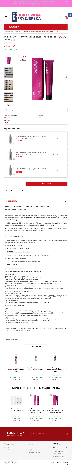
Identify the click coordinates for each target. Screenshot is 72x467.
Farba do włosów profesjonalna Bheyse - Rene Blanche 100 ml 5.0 (55, 410)
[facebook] (5, 462)
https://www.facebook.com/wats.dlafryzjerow (18, 330)
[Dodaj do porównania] (6, 190)
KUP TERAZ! (47, 183)
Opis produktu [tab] (11, 201)
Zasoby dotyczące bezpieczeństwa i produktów (19, 110)
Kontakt (6, 448)
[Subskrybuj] (67, 433)
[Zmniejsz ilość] (53, 139)
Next (8, 105)
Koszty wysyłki (33, 448)
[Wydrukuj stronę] (23, 190)
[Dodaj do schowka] (12, 190)
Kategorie (14, 27)
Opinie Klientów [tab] (12, 340)
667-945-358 (57, 454)
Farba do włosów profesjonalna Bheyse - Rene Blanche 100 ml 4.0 (36, 410)
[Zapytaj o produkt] (17, 190)
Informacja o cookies (54, 462)
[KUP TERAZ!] (22, 362)
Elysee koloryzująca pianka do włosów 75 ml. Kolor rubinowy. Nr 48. (16, 369)
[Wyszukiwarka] (60, 17)
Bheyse (6, 122)
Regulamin (32, 450)
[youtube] (12, 462)
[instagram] (15, 462)
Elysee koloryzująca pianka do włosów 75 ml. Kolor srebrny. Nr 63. (35, 369)
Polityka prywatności (34, 452)
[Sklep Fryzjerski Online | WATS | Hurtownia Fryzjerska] (26, 17)
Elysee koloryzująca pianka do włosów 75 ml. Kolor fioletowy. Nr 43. (55, 369)
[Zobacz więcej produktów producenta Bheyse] (62, 37)
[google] (9, 462)
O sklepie (6, 450)
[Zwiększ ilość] (60, 139)
